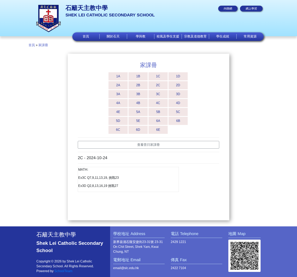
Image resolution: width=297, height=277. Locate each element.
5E (138, 121)
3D (178, 94)
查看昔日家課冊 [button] (148, 144)
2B (138, 85)
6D (138, 129)
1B (138, 76)
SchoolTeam (63, 271)
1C (158, 76)
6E (158, 129)
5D (118, 121)
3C (158, 94)
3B (138, 94)
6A (158, 121)
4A (118, 103)
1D (178, 76)
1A (118, 76)
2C (158, 85)
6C (118, 129)
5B (158, 112)
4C (158, 103)
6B (178, 121)
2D (178, 85)
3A (118, 94)
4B (138, 103)
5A (138, 112)
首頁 (86, 36)
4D (178, 103)
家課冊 (43, 45)
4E (118, 112)
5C (178, 112)
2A (118, 85)
